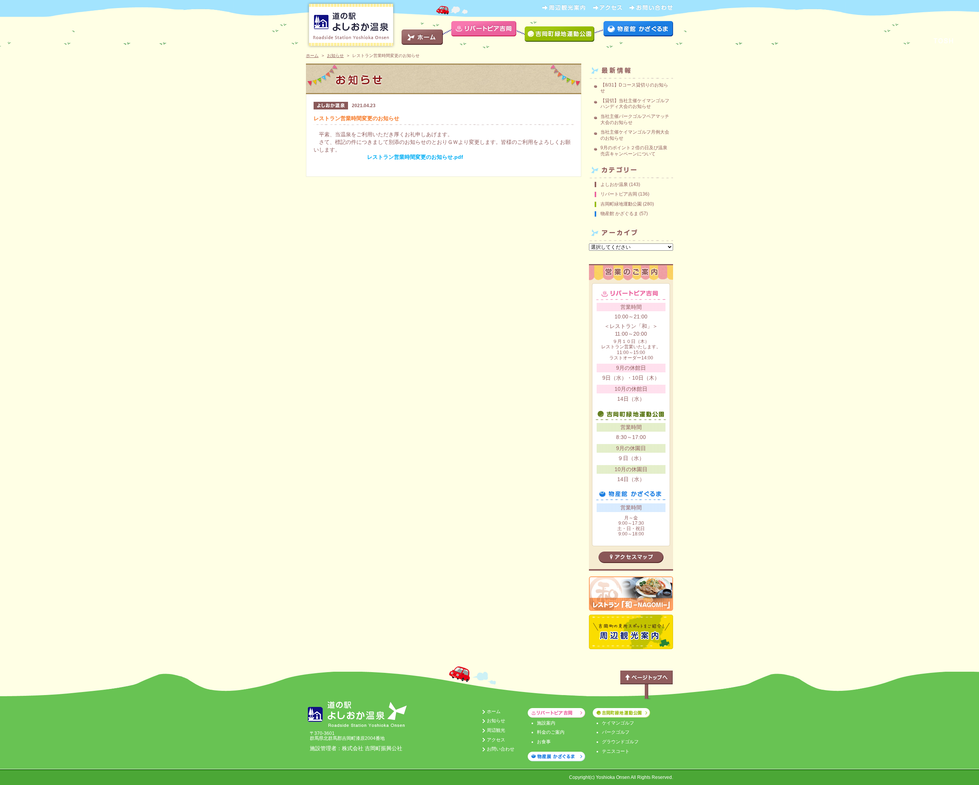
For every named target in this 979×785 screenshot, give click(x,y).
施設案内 (546, 723)
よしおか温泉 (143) (620, 184)
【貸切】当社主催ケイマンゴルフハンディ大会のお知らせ (634, 103)
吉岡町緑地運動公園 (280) (627, 204)
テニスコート (615, 751)
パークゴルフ (615, 732)
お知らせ (335, 55)
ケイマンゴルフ (618, 723)
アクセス (496, 740)
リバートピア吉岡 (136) (624, 194)
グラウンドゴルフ (620, 741)
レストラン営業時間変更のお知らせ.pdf (415, 157)
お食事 (544, 741)
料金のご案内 (550, 732)
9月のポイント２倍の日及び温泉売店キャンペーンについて (633, 151)
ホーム (312, 55)
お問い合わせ (500, 749)
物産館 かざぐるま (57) (624, 213)
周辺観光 (496, 730)
